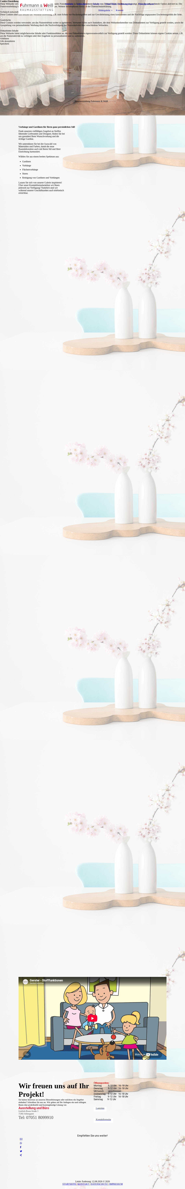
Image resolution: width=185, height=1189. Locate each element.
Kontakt (119, 10)
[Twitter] (21, 1151)
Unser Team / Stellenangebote (119, 4)
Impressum (116, 1184)
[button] (92, 38)
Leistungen (82, 4)
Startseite (69, 4)
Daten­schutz (99, 1184)
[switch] (1, 17)
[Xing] (21, 1155)
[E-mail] (21, 1139)
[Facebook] (20, 1147)
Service (96, 4)
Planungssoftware (146, 4)
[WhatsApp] (21, 1143)
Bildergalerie (104, 10)
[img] (36, 7)
